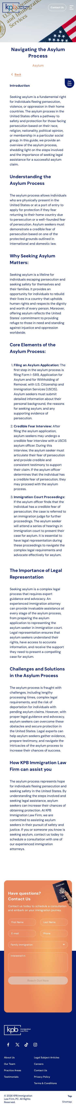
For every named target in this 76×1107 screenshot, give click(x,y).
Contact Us (57, 7)
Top (70, 1096)
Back (18, 74)
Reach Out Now (38, 980)
